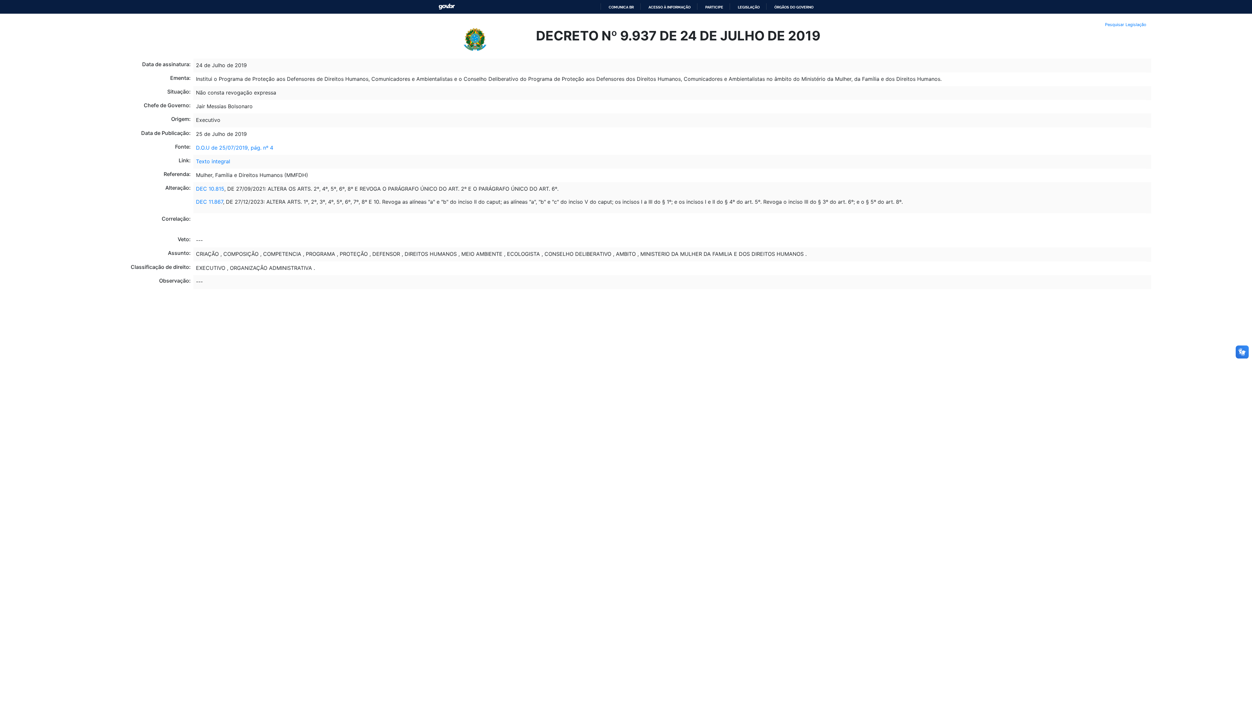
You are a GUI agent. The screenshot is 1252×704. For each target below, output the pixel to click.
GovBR (447, 7)
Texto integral (213, 161)
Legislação (749, 7)
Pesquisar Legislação (1125, 24)
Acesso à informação (669, 7)
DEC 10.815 (210, 188)
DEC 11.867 (209, 201)
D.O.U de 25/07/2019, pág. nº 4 (234, 147)
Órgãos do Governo (793, 7)
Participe (714, 7)
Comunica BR (621, 7)
